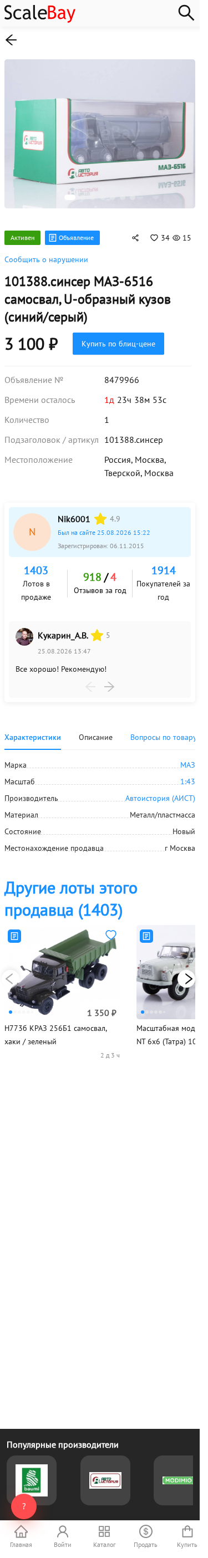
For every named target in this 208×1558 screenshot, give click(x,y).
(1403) (71, 892)
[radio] (100, 512)
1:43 (187, 775)
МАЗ (187, 759)
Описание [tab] (96, 731)
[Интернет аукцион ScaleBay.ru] (39, 20)
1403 (36, 564)
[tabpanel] (99, 800)
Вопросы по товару (163, 731)
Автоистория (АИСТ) (160, 792)
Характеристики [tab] (32, 731)
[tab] (163, 731)
